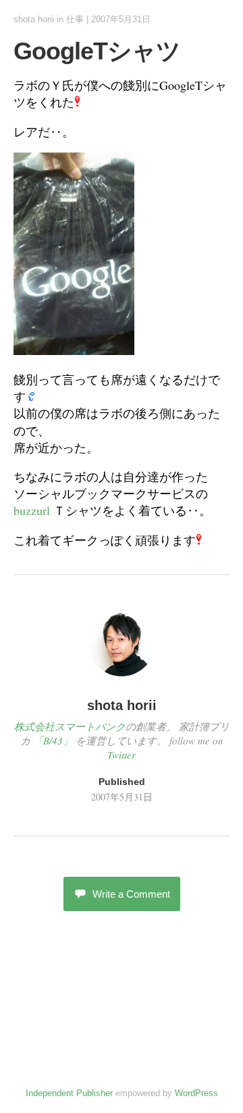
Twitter (121, 754)
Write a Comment (131, 894)
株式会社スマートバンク (70, 726)
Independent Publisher (69, 1093)
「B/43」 (53, 740)
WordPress (196, 1093)
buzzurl (32, 510)
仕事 (75, 19)
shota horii (34, 19)
